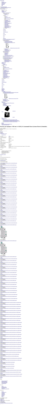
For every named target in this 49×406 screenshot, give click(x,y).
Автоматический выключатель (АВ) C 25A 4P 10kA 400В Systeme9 (8, 300)
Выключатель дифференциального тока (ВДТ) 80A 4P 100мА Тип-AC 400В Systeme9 (10, 328)
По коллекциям (6, 14)
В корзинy (1, 131)
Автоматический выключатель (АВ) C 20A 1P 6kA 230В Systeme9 (8, 268)
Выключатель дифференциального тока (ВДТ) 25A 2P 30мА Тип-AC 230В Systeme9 (10, 348)
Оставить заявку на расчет (3, 133)
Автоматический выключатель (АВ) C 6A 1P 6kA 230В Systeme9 (8, 280)
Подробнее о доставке (3, 154)
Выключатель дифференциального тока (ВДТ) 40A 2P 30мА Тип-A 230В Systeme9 (10, 312)
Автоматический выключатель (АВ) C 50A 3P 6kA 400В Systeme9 (8, 288)
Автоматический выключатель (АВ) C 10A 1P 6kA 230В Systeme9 (8, 276)
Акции (2, 386)
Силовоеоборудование (3, 90)
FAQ (2, 5)
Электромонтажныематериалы (4, 118)
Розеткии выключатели (3, 63)
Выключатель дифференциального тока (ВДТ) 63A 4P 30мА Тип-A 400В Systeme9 (10, 304)
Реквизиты (3, 395)
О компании (3, 3)
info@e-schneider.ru (2, 401)
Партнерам (3, 4)
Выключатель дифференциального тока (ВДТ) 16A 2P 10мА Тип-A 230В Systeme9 (10, 320)
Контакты (3, 1)
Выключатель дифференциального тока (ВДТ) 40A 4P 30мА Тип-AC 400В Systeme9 (10, 336)
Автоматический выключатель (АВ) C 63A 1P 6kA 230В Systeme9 (8, 224)
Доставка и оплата (4, 2)
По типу (4, 64)
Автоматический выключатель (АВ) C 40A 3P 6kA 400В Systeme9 (8, 292)
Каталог (3, 391)
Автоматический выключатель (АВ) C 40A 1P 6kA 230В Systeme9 (8, 256)
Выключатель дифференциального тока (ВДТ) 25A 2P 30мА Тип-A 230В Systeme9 (10, 316)
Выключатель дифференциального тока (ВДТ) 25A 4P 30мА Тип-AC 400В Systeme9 (10, 340)
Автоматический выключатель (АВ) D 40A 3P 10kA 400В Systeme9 (8, 296)
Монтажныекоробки (3, 89)
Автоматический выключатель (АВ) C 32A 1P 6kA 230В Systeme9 (8, 260)
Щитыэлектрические (3, 102)
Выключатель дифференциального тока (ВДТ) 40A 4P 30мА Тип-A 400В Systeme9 (10, 308)
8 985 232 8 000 (2, 0)
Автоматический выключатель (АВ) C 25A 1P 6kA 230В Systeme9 (8, 264)
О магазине (3, 393)
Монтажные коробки (4, 381)
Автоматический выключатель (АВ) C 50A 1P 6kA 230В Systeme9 (8, 240)
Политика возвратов (4, 387)
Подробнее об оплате (2, 160)
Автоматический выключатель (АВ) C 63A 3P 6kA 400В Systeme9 (8, 284)
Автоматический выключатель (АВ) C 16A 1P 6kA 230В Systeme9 (8, 272)
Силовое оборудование (4, 382)
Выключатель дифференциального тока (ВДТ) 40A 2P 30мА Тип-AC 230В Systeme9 (10, 344)
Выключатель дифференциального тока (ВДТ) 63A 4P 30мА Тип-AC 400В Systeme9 (10, 332)
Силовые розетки (4, 383)
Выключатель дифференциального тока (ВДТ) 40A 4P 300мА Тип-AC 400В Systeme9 (10, 324)
